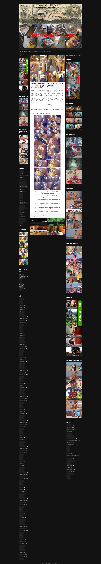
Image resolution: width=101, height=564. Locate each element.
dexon (41, 87)
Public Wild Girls (22, 212)
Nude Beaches (22, 205)
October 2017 (22, 528)
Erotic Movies (22, 179)
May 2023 (21, 383)
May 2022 (21, 409)
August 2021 (22, 428)
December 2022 (22, 394)
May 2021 (21, 435)
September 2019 (22, 478)
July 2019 (21, 482)
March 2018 (22, 517)
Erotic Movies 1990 (23, 181)
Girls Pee (21, 196)
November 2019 (22, 474)
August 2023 (22, 376)
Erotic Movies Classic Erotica (23, 187)
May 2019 (21, 487)
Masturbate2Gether (61, 49)
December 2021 (22, 420)
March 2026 (22, 309)
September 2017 (22, 530)
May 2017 (21, 539)
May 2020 (21, 461)
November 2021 (22, 422)
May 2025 (21, 331)
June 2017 (21, 537)
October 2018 (22, 502)
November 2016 (22, 552)
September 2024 (22, 348)
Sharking (21, 214)
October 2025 (22, 320)
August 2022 (22, 402)
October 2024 (22, 346)
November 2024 (22, 344)
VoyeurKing (54, 49)
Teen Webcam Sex (23, 220)
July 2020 (21, 456)
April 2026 (21, 307)
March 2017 (22, 543)
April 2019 (21, 489)
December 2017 (22, 524)
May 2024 (21, 357)
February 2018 (22, 519)
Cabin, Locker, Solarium (24, 175)
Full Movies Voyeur (23, 191)
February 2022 (22, 415)
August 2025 (22, 324)
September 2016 (22, 556)
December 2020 (22, 446)
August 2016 (22, 558)
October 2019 (22, 476)
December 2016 (22, 550)
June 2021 (21, 433)
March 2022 (22, 413)
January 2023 (22, 391)
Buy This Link (22, 49)
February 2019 (22, 493)
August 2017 (22, 532)
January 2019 (22, 495)
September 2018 (22, 504)
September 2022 (22, 400)
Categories (49, 51)
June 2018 (21, 511)
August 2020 (22, 454)
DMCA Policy (48, 49)
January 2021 (22, 443)
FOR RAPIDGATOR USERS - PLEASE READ (73, 55)
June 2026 (21, 303)
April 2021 (21, 437)
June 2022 (21, 407)
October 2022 (22, 398)
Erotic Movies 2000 (23, 184)
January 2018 (22, 522)
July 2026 (21, 300)
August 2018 (22, 506)
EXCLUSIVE (21, 189)
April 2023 (21, 385)
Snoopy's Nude (22, 216)
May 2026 (21, 305)
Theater (21, 223)
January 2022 (22, 417)
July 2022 (21, 404)
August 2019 (22, 480)
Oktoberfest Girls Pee (29, 49)
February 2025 (22, 337)
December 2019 (22, 472)
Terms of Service (41, 49)
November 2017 (22, 526)
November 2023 (22, 370)
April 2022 (21, 411)
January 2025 (22, 339)
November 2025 (22, 318)
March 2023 (22, 387)
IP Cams (21, 200)
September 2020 (22, 452)
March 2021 (22, 439)
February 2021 (22, 441)
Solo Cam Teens (42, 51)
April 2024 (21, 359)
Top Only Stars (35, 51)
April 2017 (21, 541)
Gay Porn (21, 193)
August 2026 (22, 298)
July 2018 (21, 509)
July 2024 (21, 352)
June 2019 (21, 485)
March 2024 (22, 361)
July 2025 (21, 326)
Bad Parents (22, 171)
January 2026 (22, 313)
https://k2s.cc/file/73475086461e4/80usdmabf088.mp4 (41, 113)
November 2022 (22, 396)
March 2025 (22, 335)
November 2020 (22, 448)
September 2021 (22, 426)
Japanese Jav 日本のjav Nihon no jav (38, 215)
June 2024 (21, 355)
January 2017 (22, 548)
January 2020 (22, 469)
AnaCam (29, 51)
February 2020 (22, 467)
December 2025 (22, 316)
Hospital (21, 198)
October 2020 (22, 450)
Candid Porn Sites (69, 49)
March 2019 (22, 491)
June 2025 (21, 329)
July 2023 (21, 378)
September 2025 (22, 322)
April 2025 (21, 333)
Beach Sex (21, 173)
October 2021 (22, 424)
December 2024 (22, 342)
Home (36, 49)
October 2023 (22, 372)
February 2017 (22, 545)
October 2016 (22, 554)
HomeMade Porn (77, 49)
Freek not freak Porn (23, 51)
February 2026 (22, 311)
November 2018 (22, 500)
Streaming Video (22, 218)
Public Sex (21, 210)
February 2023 (22, 389)
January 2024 (22, 365)
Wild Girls (21, 225)
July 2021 (21, 430)
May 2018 (21, 513)
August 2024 (22, 350)
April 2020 (21, 463)
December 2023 (22, 368)
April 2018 (21, 515)
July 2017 (21, 535)
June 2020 (21, 459)
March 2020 (22, 465)
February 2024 (22, 363)
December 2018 (22, 498)
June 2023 (21, 381)
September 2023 (22, 374)
